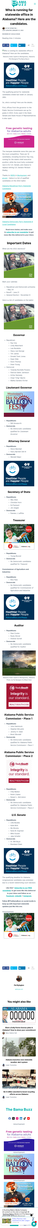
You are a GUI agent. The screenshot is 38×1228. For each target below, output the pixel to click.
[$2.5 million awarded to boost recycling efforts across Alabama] (19, 1079)
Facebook (10, 896)
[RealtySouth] (19, 696)
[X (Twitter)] (13, 1118)
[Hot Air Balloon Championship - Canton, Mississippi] (19, 404)
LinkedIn (18, 896)
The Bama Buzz (19, 1109)
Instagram (27, 896)
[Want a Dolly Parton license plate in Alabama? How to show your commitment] (19, 1014)
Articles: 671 (19, 989)
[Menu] (35, 4)
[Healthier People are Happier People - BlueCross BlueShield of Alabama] (19, 75)
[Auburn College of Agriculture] (17, 205)
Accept (14, 1224)
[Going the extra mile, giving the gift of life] (19, 265)
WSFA (12, 175)
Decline (23, 1224)
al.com (4, 178)
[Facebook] (9, 1118)
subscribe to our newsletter (17, 232)
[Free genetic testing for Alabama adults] (19, 135)
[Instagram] (17, 1118)
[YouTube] (28, 1118)
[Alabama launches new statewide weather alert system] (19, 1046)
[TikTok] (24, 1118)
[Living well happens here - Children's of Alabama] (19, 537)
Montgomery (22, 175)
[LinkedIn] (21, 1118)
